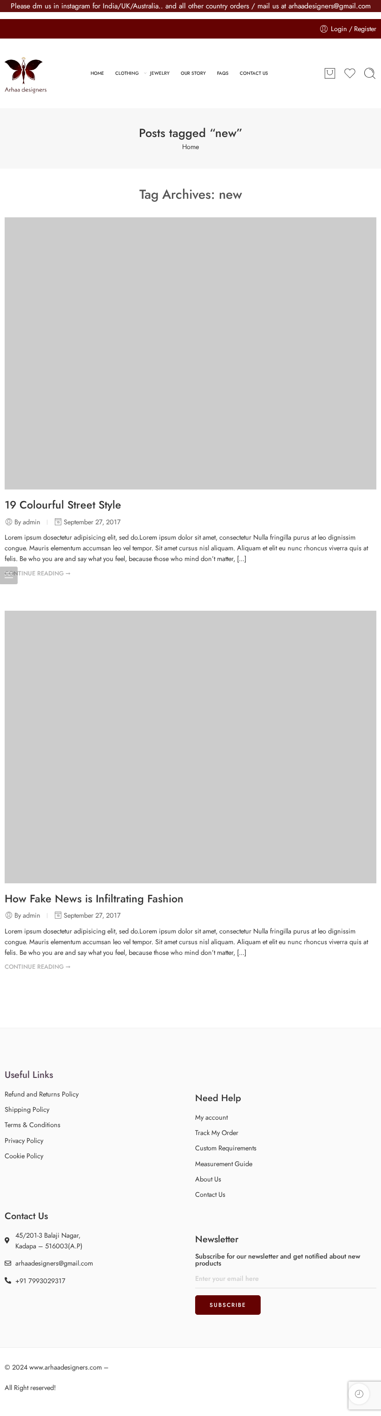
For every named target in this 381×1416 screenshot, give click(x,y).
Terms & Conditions (32, 1124)
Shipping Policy (27, 1109)
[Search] (369, 73)
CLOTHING (127, 73)
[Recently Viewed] (358, 1393)
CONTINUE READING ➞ (38, 573)
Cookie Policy (24, 1156)
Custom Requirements (225, 1148)
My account (211, 1117)
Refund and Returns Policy (42, 1094)
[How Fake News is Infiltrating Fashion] (190, 747)
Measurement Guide (223, 1163)
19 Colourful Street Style (63, 505)
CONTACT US (254, 73)
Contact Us (210, 1194)
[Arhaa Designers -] (25, 73)
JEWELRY (160, 73)
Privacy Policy (24, 1140)
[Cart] (329, 73)
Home (190, 146)
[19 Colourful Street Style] (190, 353)
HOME (97, 73)
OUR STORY (193, 73)
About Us (208, 1179)
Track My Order (216, 1132)
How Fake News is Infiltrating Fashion (94, 899)
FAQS (223, 73)
